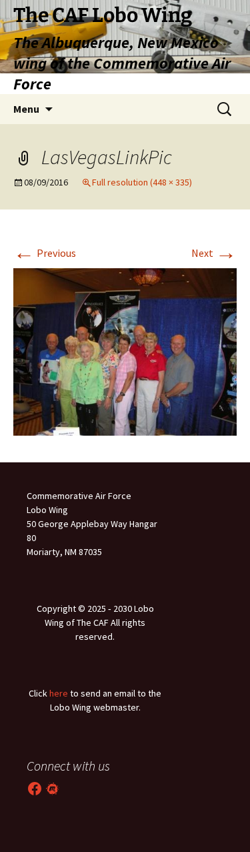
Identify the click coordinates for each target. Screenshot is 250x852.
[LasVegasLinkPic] (125, 350)
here (58, 693)
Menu (26, 108)
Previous (44, 253)
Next (214, 253)
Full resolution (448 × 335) (142, 182)
